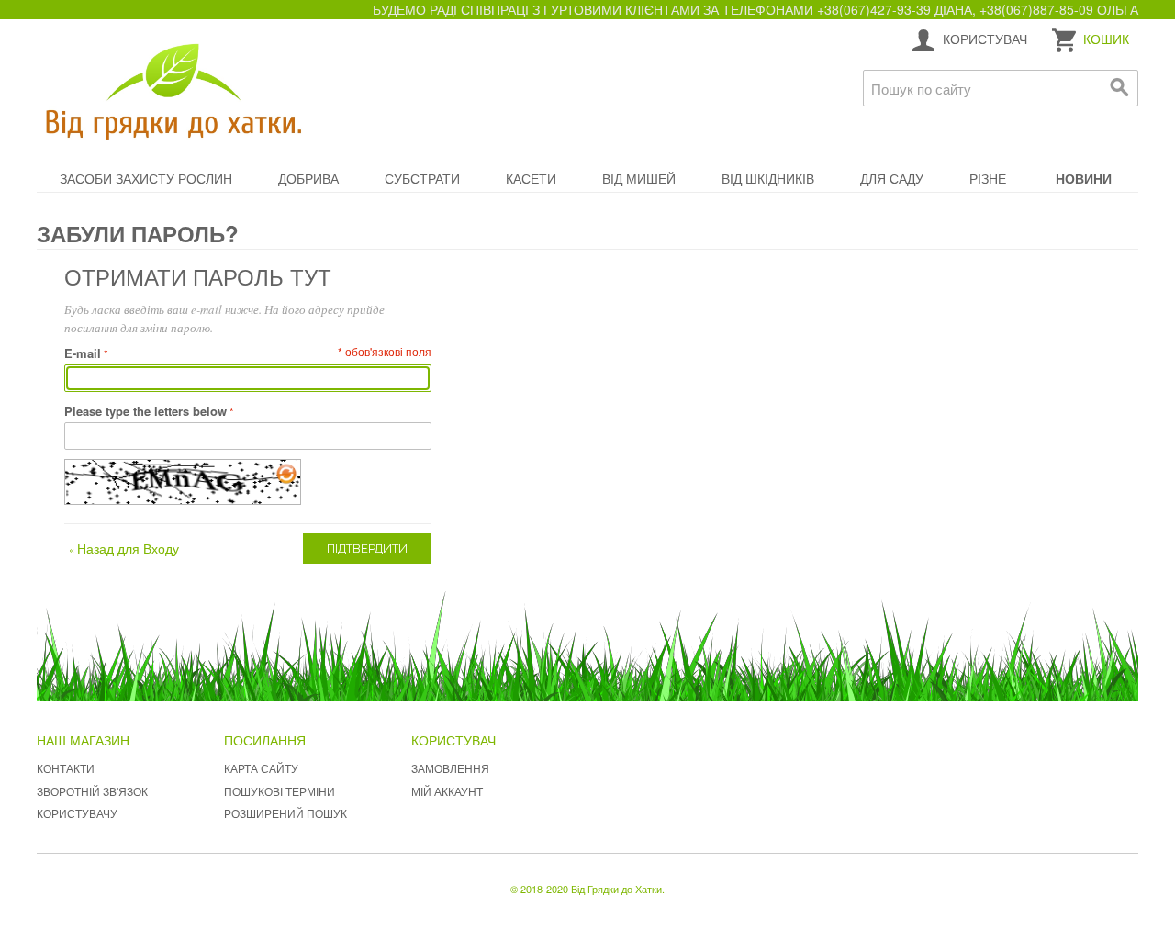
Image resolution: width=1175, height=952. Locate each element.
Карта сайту (261, 768)
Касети (531, 178)
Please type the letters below (145, 411)
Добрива (308, 178)
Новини (1084, 178)
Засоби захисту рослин (146, 178)
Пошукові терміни (279, 791)
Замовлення (450, 768)
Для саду (891, 178)
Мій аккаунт (447, 791)
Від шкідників (768, 178)
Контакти (66, 768)
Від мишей (639, 178)
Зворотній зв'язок (92, 791)
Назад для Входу (124, 548)
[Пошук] (1120, 88)
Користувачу (77, 813)
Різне (987, 178)
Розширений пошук (285, 813)
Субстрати (422, 178)
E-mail (82, 353)
